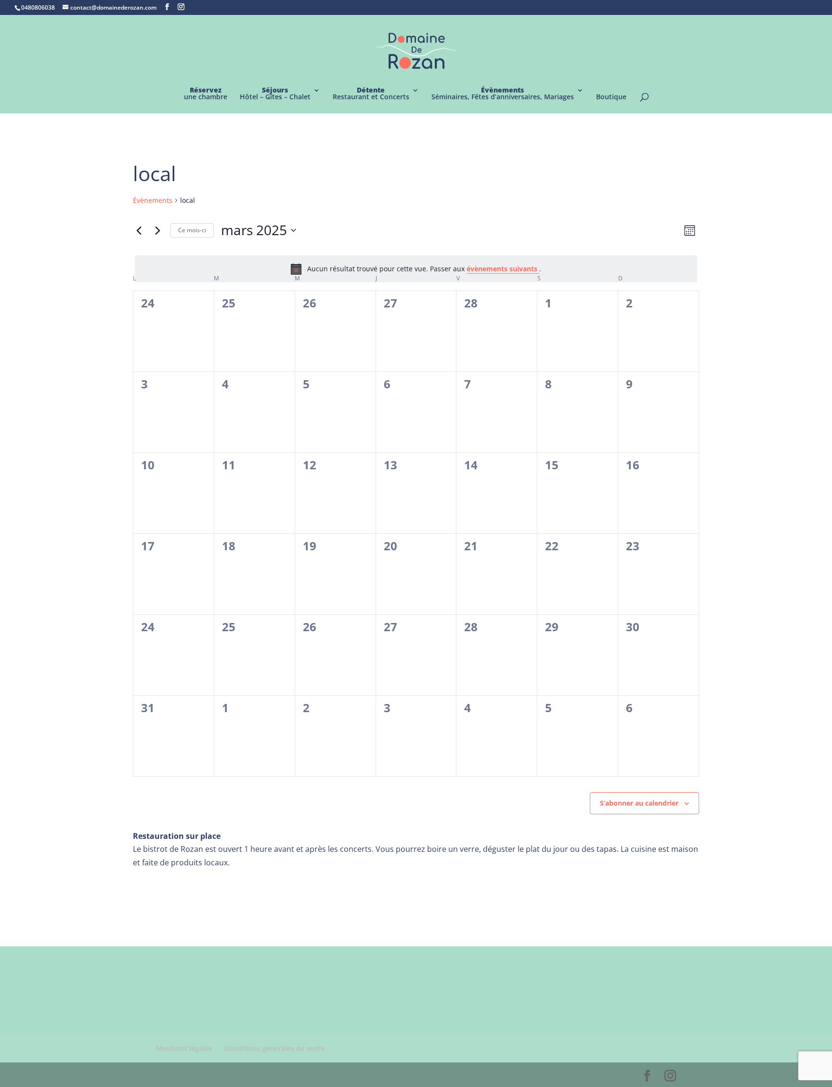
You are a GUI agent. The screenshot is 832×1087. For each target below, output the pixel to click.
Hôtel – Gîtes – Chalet (275, 94)
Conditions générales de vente (274, 1048)
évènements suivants (503, 268)
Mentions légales (184, 1048)
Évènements (152, 200)
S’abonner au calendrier (639, 803)
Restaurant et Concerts (371, 94)
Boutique (611, 97)
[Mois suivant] (157, 230)
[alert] (416, 268)
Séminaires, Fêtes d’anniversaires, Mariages (502, 94)
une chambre (205, 94)
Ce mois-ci (192, 230)
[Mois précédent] (138, 230)
